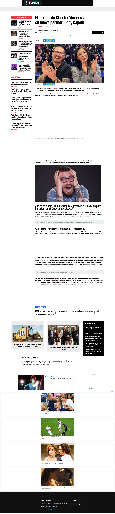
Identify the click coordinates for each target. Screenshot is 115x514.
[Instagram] (76, 504)
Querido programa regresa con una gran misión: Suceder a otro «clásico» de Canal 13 (28, 345)
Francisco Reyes (40, 312)
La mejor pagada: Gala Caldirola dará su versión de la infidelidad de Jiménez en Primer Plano (21, 126)
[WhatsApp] (99, 32)
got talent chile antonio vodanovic (65, 312)
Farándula (21, 28)
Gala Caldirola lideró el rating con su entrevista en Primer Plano (25, 23)
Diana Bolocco (84, 311)
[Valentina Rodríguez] (17, 360)
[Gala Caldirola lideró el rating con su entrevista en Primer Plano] (14, 23)
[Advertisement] (69, 150)
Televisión (21, 71)
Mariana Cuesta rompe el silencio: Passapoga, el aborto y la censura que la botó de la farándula (25, 45)
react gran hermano (41, 314)
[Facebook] (93, 32)
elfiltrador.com (93, 311)
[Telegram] (102, 32)
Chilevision (54, 311)
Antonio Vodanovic (45, 311)
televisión (51, 314)
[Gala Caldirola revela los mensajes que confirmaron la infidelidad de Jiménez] (14, 33)
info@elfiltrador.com (49, 509)
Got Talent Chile (50, 312)
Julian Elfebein (90, 312)
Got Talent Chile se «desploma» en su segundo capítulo (63, 348)
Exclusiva (21, 49)
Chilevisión (55, 88)
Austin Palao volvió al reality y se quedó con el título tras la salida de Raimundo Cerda (25, 67)
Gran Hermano (80, 312)
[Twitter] (96, 32)
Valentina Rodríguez (44, 30)
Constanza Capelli (89, 94)
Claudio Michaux (63, 311)
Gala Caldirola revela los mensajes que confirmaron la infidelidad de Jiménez (25, 33)
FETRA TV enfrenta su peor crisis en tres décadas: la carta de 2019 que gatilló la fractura (25, 56)
